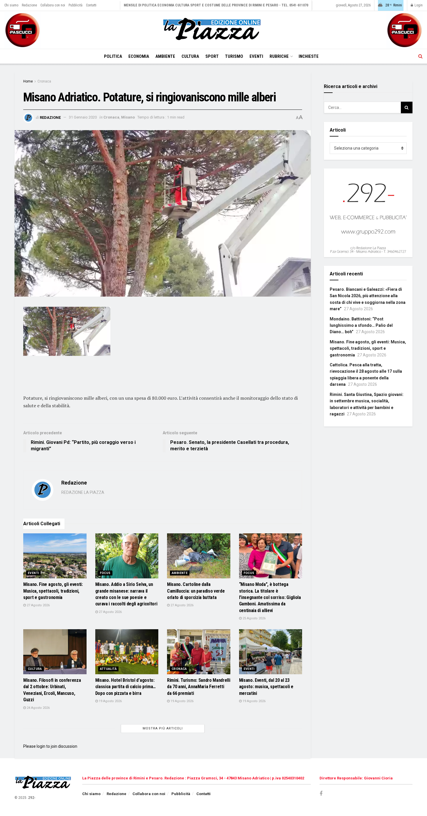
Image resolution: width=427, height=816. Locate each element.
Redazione (29, 5)
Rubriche (279, 56)
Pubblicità (75, 5)
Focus (105, 573)
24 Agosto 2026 (38, 708)
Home (28, 81)
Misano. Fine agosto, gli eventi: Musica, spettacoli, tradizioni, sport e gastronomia (53, 591)
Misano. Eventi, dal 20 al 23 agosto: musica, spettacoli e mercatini (266, 686)
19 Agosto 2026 (110, 701)
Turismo (234, 56)
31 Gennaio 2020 (83, 117)
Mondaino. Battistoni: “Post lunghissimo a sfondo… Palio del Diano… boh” (361, 325)
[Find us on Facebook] (321, 793)
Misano (128, 117)
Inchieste (309, 56)
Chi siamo (11, 5)
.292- (31, 798)
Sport (212, 56)
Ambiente (165, 56)
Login (418, 5)
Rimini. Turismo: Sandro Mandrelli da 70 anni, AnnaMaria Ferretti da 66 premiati (198, 686)
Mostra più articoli (163, 728)
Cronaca (44, 81)
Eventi (256, 56)
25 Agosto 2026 (253, 618)
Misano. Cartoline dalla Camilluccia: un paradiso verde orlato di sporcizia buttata (196, 591)
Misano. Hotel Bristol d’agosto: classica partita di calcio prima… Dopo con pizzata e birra (125, 686)
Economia (138, 56)
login (41, 746)
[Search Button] (420, 56)
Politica (113, 56)
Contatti (91, 5)
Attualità (108, 668)
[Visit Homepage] (213, 30)
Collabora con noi (52, 5)
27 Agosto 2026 (38, 605)
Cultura (190, 56)
